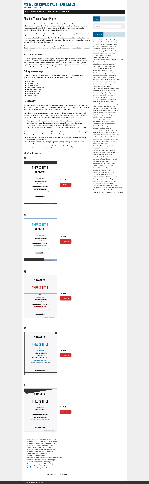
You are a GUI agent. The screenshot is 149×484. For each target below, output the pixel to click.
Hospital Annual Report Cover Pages (104, 73)
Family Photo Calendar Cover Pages (104, 172)
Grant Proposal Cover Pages (37, 453)
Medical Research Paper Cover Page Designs (106, 88)
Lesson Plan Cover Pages (36, 455)
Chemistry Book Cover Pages (102, 161)
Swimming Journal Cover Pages (103, 101)
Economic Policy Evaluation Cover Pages (42, 441)
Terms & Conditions (52, 12)
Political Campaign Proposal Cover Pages (42, 449)
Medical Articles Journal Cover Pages (40, 464)
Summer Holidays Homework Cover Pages (106, 104)
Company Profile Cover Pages (38, 466)
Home (26, 12)
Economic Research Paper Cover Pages (41, 460)
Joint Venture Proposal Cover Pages (104, 106)
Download (65, 185)
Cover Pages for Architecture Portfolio (105, 159)
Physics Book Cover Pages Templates (104, 150)
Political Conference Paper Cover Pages (41, 439)
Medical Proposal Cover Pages (102, 86)
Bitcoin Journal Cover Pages (102, 170)
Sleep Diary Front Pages (100, 144)
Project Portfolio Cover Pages (102, 155)
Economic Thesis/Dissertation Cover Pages (106, 79)
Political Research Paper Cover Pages (104, 82)
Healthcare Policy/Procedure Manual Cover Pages (45, 458)
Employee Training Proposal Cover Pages (106, 108)
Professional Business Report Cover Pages (106, 135)
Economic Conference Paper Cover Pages (42, 443)
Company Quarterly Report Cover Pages (105, 130)
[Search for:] (108, 26)
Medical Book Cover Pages (101, 126)
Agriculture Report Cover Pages (103, 115)
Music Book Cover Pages (100, 148)
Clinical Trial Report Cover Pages (39, 462)
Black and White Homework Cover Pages (105, 139)
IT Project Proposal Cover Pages (103, 97)
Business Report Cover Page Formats (104, 113)
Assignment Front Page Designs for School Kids (108, 192)
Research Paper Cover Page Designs (104, 90)
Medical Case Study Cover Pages (39, 468)
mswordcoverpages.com (37, 482)
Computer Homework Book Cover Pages (105, 185)
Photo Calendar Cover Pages (102, 157)
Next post (63, 474)
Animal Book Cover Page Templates (104, 146)
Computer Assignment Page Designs (104, 75)
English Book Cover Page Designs (103, 121)
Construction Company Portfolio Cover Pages (107, 188)
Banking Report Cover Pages (102, 117)
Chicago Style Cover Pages (101, 168)
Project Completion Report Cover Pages (105, 177)
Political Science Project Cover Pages (104, 181)
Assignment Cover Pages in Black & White (106, 137)
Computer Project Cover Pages (102, 84)
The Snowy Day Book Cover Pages (103, 95)
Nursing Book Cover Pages (101, 119)
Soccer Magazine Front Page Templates (105, 190)
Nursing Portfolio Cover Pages (102, 174)
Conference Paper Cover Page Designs (105, 93)
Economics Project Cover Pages (103, 183)
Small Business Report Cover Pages (104, 163)
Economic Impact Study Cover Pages (40, 451)
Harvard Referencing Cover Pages (103, 166)
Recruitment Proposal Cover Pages (104, 124)
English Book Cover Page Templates (104, 141)
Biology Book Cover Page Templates (104, 152)
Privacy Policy (65, 12)
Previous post (52, 474)
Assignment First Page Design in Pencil (105, 110)
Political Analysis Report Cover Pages (40, 445)
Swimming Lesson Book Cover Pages (104, 132)
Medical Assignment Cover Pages (103, 77)
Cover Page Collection (37, 12)
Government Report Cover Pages (39, 447)
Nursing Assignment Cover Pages (103, 179)
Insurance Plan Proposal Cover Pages (104, 99)
